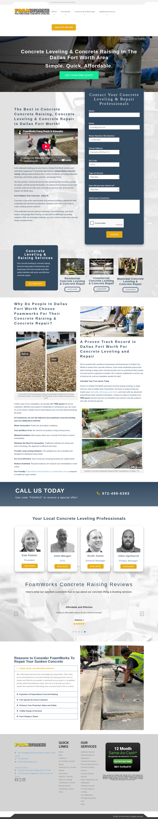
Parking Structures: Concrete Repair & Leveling (88, 789)
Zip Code (93, 160)
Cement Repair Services (89, 764)
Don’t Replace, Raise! (28, 716)
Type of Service (97, 173)
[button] (73, 632)
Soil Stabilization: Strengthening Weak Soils (88, 798)
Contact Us (63, 758)
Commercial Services (88, 761)
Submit (114, 234)
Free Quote (63, 773)
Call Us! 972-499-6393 (64, 27)
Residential (65, 12)
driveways (103, 392)
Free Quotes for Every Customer (33, 700)
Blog (60, 755)
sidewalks (94, 392)
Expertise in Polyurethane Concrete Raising (38, 694)
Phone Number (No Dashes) (102, 136)
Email (92, 123)
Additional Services (107, 12)
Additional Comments (99, 198)
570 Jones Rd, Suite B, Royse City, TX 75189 (34, 770)
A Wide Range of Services (30, 711)
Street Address (96, 148)
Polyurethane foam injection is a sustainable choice (47, 471)
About (54, 12)
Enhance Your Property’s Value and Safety (38, 705)
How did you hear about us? (102, 185)
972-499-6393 (116, 493)
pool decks (113, 392)
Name (92, 111)
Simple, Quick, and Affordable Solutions (36, 668)
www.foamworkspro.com (27, 762)
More (83, 804)
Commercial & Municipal (85, 12)
